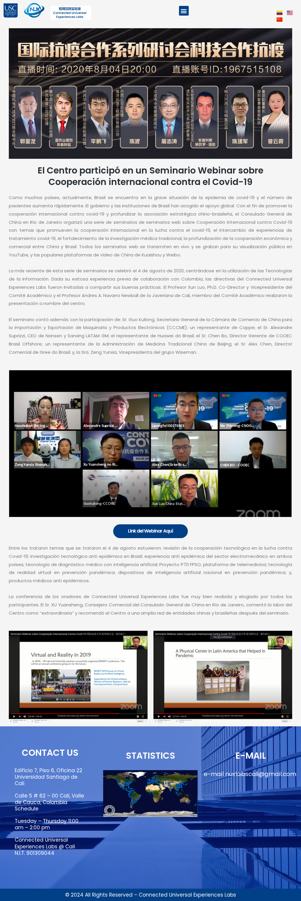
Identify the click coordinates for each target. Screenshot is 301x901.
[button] (184, 11)
